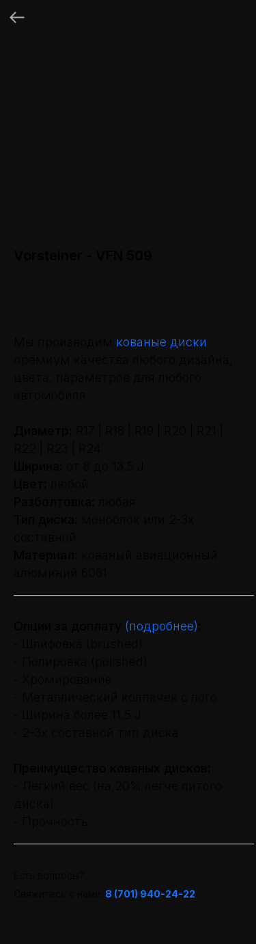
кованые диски (161, 342)
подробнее (161, 626)
